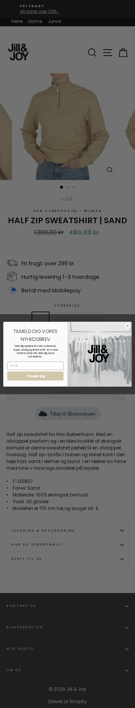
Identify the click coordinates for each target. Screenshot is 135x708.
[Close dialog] (127, 325)
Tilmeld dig (35, 376)
